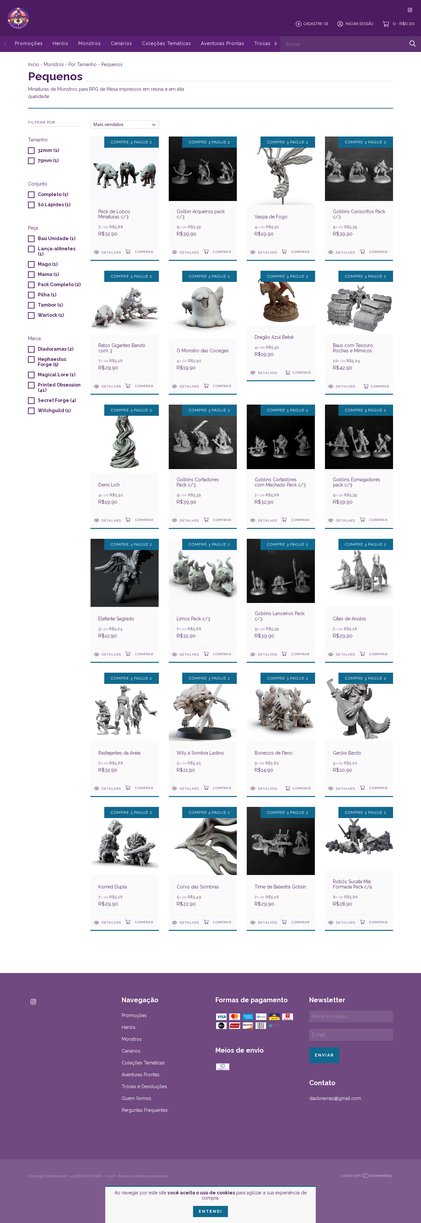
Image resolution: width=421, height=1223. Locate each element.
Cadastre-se (316, 24)
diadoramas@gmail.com (335, 1098)
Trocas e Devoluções (144, 1086)
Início (33, 64)
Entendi (210, 1211)
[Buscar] (412, 43)
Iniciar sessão (359, 24)
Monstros (89, 43)
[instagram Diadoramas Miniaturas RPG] (410, 10)
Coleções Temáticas (166, 43)
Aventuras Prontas (222, 43)
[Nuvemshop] (366, 1176)
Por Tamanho (82, 64)
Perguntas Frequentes (145, 1110)
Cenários (121, 43)
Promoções (29, 43)
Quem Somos (136, 1098)
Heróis (60, 43)
